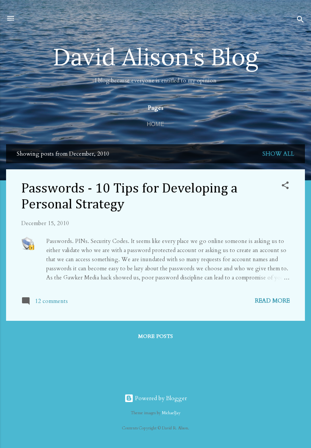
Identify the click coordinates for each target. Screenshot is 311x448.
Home (155, 124)
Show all (278, 154)
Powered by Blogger (160, 398)
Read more (272, 300)
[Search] (300, 20)
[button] (285, 186)
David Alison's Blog (155, 57)
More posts (155, 336)
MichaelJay (171, 413)
